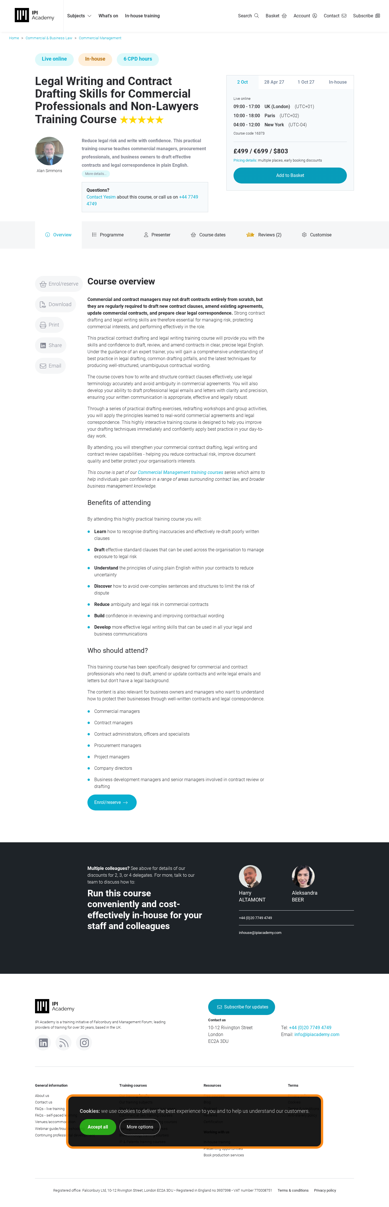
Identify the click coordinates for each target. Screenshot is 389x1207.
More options (140, 1127)
